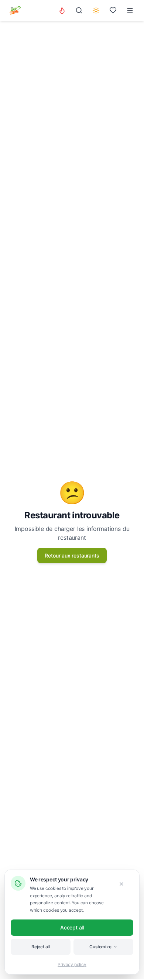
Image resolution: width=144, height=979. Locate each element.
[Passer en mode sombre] (96, 10)
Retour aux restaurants (72, 555)
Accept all (72, 927)
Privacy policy (72, 964)
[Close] (125, 884)
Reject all (40, 946)
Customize (100, 946)
